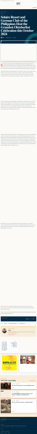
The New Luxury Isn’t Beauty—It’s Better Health (22, 402)
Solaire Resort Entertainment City (13, 323)
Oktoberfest (5, 323)
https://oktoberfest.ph (4, 307)
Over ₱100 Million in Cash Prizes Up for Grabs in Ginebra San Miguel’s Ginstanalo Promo (22, 394)
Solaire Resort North (22, 323)
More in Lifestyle (32, 380)
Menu (35, 7)
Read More (13, 387)
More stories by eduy (11, 334)
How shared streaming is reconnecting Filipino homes (23, 385)
